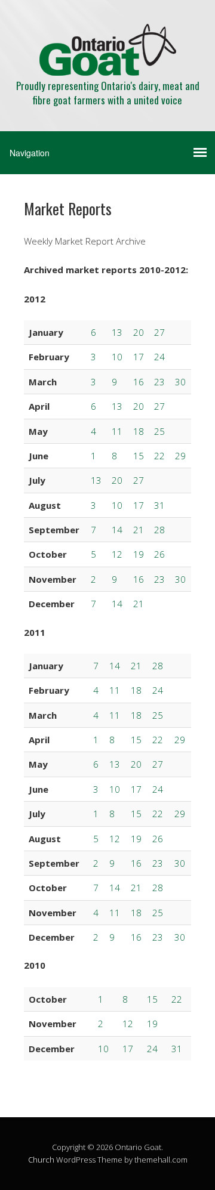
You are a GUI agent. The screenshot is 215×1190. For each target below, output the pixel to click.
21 (138, 530)
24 (159, 357)
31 (159, 505)
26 (159, 554)
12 (117, 554)
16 (138, 382)
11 (117, 431)
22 (159, 456)
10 (117, 357)
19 (138, 554)
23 (159, 382)
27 (159, 332)
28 (159, 530)
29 (180, 456)
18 (138, 431)
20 (138, 332)
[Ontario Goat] (107, 65)
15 (138, 456)
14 (117, 530)
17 (138, 357)
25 (159, 431)
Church (41, 1159)
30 (180, 382)
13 (117, 332)
